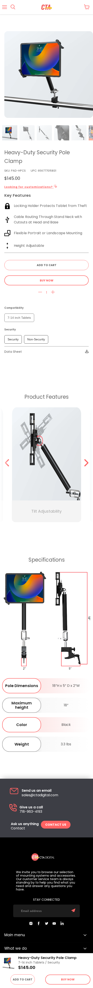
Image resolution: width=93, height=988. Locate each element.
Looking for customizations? (29, 186)
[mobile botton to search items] (13, 7)
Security (13, 339)
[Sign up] (73, 910)
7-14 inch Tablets (19, 317)
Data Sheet (13, 351)
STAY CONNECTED (46, 899)
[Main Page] (46, 7)
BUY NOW (46, 280)
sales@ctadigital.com (40, 795)
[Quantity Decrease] (40, 292)
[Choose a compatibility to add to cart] (46, 265)
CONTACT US (55, 824)
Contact (18, 828)
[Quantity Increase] (53, 292)
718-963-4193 (30, 812)
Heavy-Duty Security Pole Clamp (47, 958)
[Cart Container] (87, 7)
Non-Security (36, 339)
